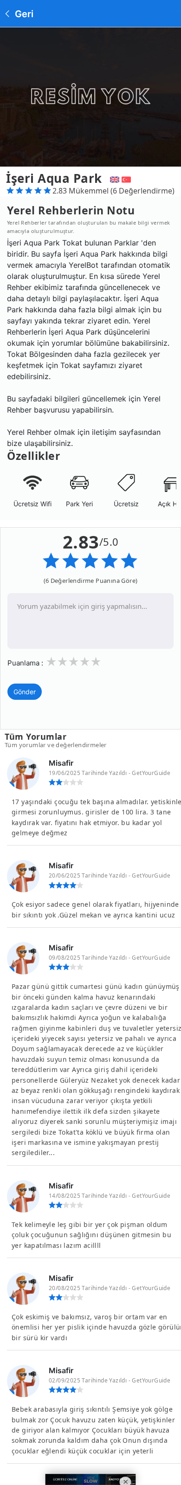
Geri (23, 13)
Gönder (24, 692)
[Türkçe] (127, 178)
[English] (113, 178)
